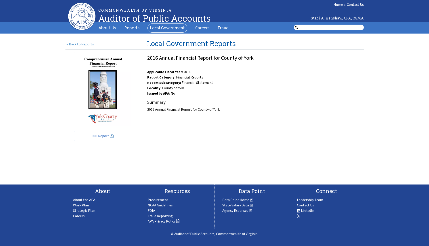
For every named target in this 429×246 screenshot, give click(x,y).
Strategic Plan (84, 210)
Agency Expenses (235, 210)
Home (338, 4)
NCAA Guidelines (160, 205)
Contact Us (355, 4)
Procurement (158, 199)
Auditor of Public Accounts (154, 18)
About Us (107, 28)
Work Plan (81, 205)
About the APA (84, 199)
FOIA (151, 210)
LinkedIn (307, 210)
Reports (131, 28)
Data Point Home (236, 199)
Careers (202, 28)
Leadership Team (310, 199)
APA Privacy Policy (161, 221)
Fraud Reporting (160, 216)
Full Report (100, 136)
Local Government (167, 28)
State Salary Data (236, 205)
